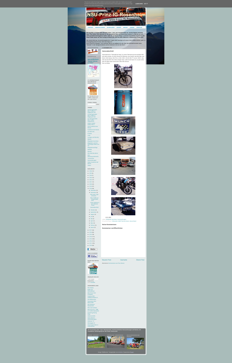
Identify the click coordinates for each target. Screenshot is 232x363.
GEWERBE (132, 27)
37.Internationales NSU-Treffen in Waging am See (92, 115)
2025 (90, 173)
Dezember (93, 190)
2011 (90, 243)
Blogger (132, 352)
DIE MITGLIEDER (110, 27)
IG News (90, 133)
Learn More (139, 3)
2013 (90, 239)
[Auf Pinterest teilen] (110, 217)
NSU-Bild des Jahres (93, 153)
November (93, 192)
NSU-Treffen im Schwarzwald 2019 (94, 199)
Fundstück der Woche (93, 129)
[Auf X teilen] (108, 217)
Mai (92, 218)
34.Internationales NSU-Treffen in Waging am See (92, 111)
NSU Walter (91, 287)
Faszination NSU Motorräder (92, 301)
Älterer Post (140, 260)
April (92, 221)
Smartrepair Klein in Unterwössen (93, 325)
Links (89, 135)
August (93, 214)
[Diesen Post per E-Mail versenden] (106, 217)
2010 (90, 245)
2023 (90, 177)
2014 (90, 236)
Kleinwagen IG (91, 323)
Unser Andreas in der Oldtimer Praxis (94, 204)
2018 (90, 188)
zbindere (120, 352)
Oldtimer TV (91, 321)
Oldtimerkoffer (91, 316)
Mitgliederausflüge (92, 147)
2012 (90, 241)
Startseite (123, 260)
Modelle (90, 149)
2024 (90, 175)
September (94, 212)
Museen (90, 151)
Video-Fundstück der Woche (93, 162)
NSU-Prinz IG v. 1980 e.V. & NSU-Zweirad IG (93, 310)
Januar (92, 227)
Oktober (93, 210)
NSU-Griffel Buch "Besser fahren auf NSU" (93, 61)
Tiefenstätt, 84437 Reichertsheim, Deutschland (124, 221)
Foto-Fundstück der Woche (93, 127)
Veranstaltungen (121, 219)
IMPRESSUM (139, 27)
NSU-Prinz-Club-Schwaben (92, 293)
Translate (92, 282)
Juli (91, 216)
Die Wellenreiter (92, 299)
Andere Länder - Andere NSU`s (92, 123)
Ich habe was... (91, 131)
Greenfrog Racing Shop (92, 313)
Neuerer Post (106, 260)
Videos (89, 165)
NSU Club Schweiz (92, 307)
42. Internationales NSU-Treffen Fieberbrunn (92, 120)
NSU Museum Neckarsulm (91, 305)
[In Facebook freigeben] (109, 217)
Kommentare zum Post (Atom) (116, 263)
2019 (90, 186)
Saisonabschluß (94, 207)
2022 (90, 179)
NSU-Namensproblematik (93, 155)
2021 (90, 182)
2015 (90, 234)
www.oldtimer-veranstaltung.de (92, 318)
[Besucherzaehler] (92, 250)
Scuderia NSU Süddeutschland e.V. (93, 296)
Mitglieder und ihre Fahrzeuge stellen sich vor (93, 144)
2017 (90, 230)
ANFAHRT (119, 27)
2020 (90, 184)
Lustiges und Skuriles (93, 137)
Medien (89, 139)
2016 (90, 232)
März (92, 223)
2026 (90, 171)
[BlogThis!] (107, 217)
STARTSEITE (90, 27)
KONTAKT (125, 27)
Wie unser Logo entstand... (94, 195)
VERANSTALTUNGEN (100, 27)
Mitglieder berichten (111, 219)
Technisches (91, 158)
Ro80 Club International (91, 290)
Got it (146, 3)
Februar (93, 225)
